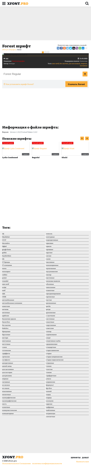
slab (3, 294)
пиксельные (50, 287)
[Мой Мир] (83, 48)
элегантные (50, 416)
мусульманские (52, 271)
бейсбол (5, 328)
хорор (48, 394)
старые (48, 353)
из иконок (6, 385)
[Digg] (73, 48)
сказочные (50, 322)
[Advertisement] (45, 23)
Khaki (44, 157)
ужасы (48, 379)
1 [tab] (43, 52)
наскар (48, 275)
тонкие (49, 372)
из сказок (5, 388)
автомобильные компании (12, 303)
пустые (49, 300)
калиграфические (9, 398)
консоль (49, 234)
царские (49, 404)
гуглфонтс (6, 360)
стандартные (51, 347)
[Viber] (76, 48)
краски (48, 246)
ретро (48, 309)
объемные (50, 284)
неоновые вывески (53, 281)
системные (50, 319)
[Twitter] (70, 48)
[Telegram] (67, 48)
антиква (5, 309)
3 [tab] (48, 52)
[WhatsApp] (80, 48)
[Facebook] (61, 48)
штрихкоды (50, 413)
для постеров (7, 372)
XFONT (17, 3)
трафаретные (51, 376)
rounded (5, 281)
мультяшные (51, 268)
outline (4, 275)
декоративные (7, 363)
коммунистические (9, 410)
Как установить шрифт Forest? (20, 84)
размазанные (51, 303)
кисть (4, 404)
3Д (3, 234)
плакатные (50, 290)
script (4, 287)
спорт (48, 338)
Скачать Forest (76, 84)
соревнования (51, 334)
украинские (50, 382)
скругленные (51, 325)
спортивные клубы (53, 341)
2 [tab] (45, 52)
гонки (4, 347)
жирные (84, 63)
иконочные (6, 394)
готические (6, 350)
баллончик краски (9, 319)
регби (48, 306)
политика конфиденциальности (47, 463)
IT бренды (6, 262)
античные (6, 312)
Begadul (15, 157)
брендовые (6, 331)
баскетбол (6, 322)
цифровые (50, 407)
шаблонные (50, 410)
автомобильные (8, 300)
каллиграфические (9, 401)
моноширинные (52, 265)
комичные (6, 407)
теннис (49, 366)
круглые (49, 252)
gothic (4, 252)
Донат (85, 457)
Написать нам (82, 461)
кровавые (49, 249)
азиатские (6, 306)
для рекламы (7, 376)
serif (3, 290)
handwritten (6, 256)
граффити (6, 353)
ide (3, 259)
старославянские (52, 350)
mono (4, 268)
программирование (53, 294)
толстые (49, 369)
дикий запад (7, 366)
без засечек (64, 63)
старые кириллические (54, 360)
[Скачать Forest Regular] (85, 74)
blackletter (6, 237)
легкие (48, 256)
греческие (6, 357)
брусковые (6, 334)
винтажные (6, 341)
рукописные (50, 312)
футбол (49, 388)
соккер (48, 331)
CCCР (4, 240)
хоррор (48, 398)
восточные (6, 344)
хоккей (48, 391)
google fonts (6, 249)
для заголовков (74, 63)
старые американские (54, 357)
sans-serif (55, 63)
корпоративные (52, 240)
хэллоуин (49, 401)
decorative (6, 243)
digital (4, 246)
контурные (50, 237)
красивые (49, 243)
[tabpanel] (45, 54)
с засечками (50, 316)
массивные (50, 262)
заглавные (83, 66)
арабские (5, 316)
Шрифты (76, 457)
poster (4, 278)
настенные (50, 278)
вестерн (5, 338)
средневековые (51, 344)
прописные (50, 297)
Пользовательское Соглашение (16, 463)
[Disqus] (45, 194)
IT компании (7, 265)
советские (50, 328)
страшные (50, 363)
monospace (6, 271)
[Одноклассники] (64, 48)
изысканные (7, 391)
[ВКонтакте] (58, 48)
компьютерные (8, 413)
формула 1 (50, 385)
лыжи (48, 259)
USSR (4, 297)
